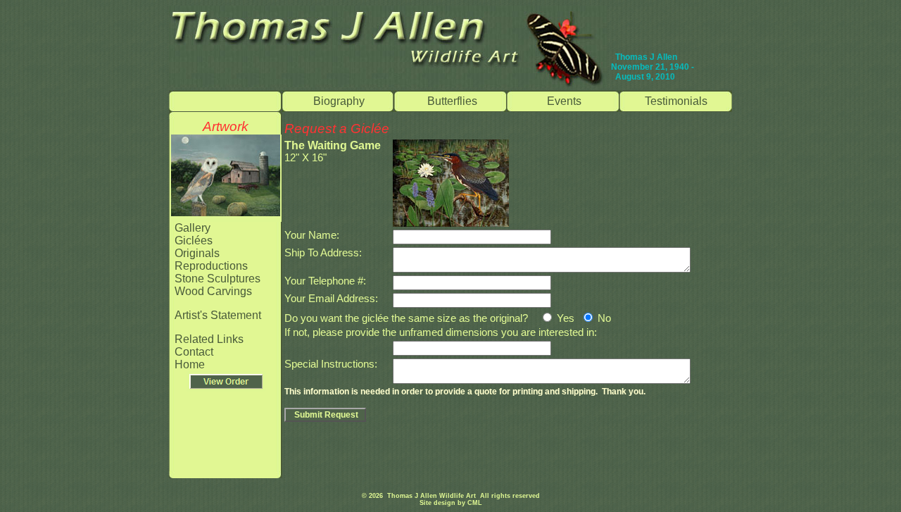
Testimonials (676, 101)
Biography (339, 101)
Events (564, 101)
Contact (194, 352)
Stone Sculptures (217, 279)
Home (190, 364)
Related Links (209, 339)
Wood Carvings (213, 291)
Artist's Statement (218, 315)
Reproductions (211, 266)
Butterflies (452, 101)
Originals (197, 253)
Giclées (194, 240)
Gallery (192, 228)
